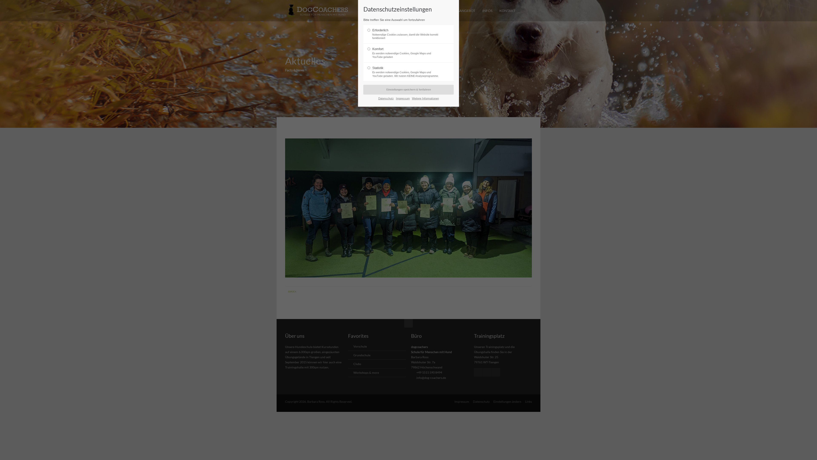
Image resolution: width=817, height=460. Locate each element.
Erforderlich (405, 34)
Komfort (401, 53)
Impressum (403, 98)
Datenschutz (386, 98)
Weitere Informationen (425, 98)
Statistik (405, 72)
